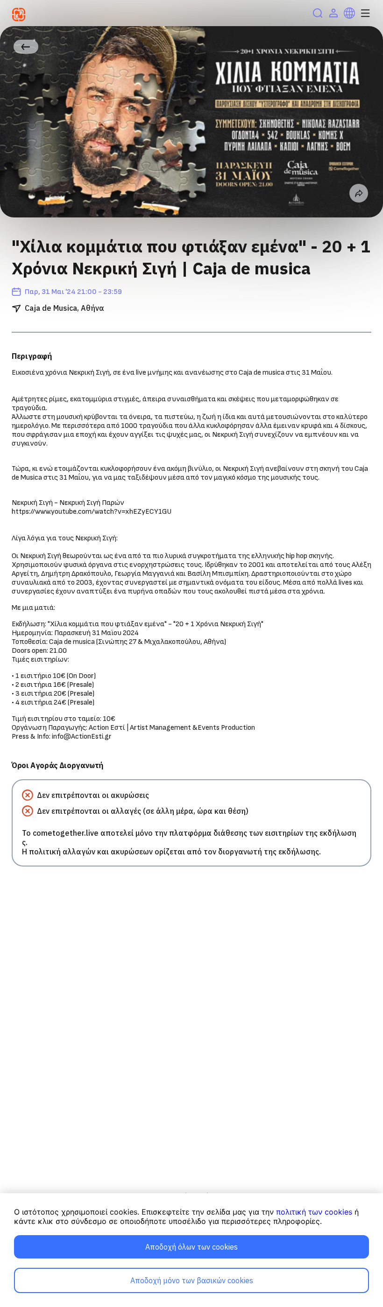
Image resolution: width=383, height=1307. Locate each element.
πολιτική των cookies (314, 1211)
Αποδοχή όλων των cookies (191, 1246)
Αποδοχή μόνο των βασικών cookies (191, 1280)
